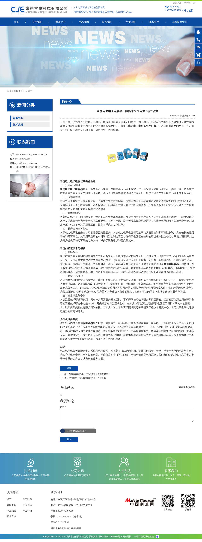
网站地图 (127, 536)
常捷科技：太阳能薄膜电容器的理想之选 (87, 378)
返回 (69, 368)
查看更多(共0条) (187, 387)
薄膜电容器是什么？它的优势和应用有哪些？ (89, 374)
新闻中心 (18, 91)
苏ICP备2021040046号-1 (110, 536)
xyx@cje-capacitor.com (26, 163)
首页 (9, 91)
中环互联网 (139, 536)
